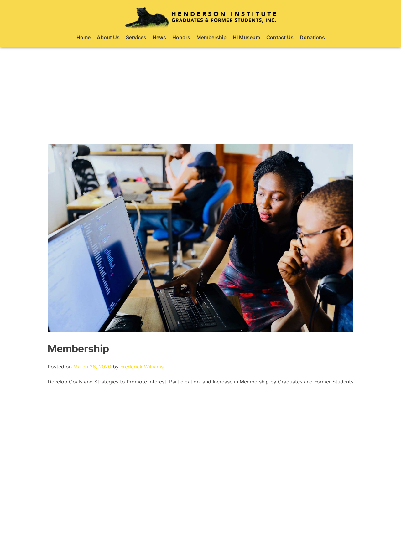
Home (83, 37)
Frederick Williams (142, 366)
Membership (211, 37)
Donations (312, 37)
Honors (181, 37)
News (159, 37)
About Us (108, 37)
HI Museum (246, 37)
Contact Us (280, 37)
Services (136, 37)
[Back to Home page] (200, 17)
